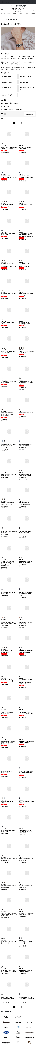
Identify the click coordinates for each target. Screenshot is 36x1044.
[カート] (33, 9)
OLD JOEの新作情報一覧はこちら (10, 103)
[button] (2, 9)
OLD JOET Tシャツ (25, 82)
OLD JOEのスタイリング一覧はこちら (11, 109)
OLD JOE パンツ (6, 87)
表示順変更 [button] (30, 114)
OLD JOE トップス (7, 82)
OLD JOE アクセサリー (8, 95)
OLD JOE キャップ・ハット (27, 88)
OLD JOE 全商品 (6, 77)
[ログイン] (29, 9)
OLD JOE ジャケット (25, 77)
